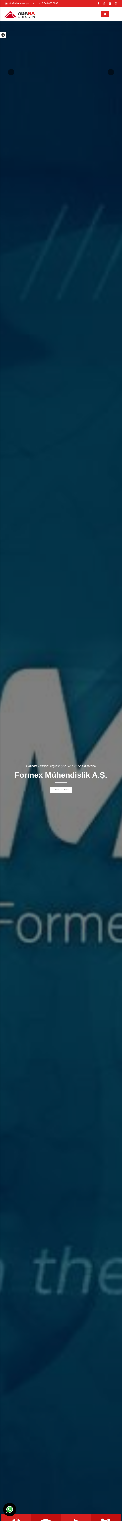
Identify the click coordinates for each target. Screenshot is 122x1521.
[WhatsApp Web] (104, 3)
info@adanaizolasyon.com (22, 3)
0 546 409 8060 (50, 3)
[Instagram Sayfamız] (115, 3)
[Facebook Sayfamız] (98, 3)
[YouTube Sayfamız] (110, 3)
